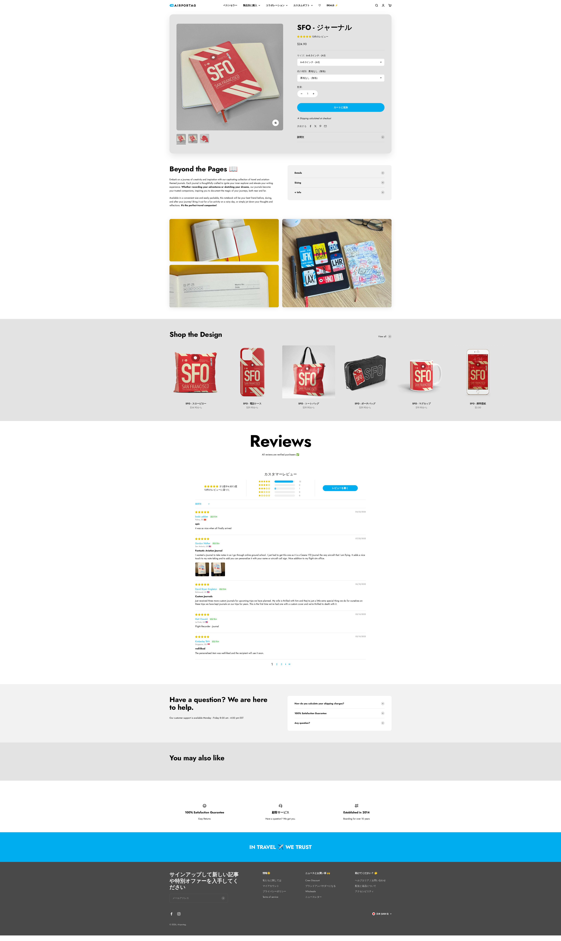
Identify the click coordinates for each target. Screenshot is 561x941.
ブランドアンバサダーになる (320, 886)
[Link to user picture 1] (202, 569)
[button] (304, 36)
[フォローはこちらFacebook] (171, 914)
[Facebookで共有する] (310, 126)
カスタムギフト (301, 5)
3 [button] (281, 664)
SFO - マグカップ (421, 403)
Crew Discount (312, 880)
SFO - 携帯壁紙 (478, 403)
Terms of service (270, 897)
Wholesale (310, 891)
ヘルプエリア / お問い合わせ (370, 880)
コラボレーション (275, 5)
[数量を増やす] (313, 93)
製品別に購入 (250, 5)
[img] (202, 512)
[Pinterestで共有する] (320, 126)
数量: (300, 87)
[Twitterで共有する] (315, 126)
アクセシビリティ (364, 891)
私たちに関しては (272, 880)
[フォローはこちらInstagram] (179, 914)
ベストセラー (230, 5)
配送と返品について (365, 886)
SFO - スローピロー (196, 403)
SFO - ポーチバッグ (365, 403)
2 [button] (276, 664)
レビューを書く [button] (340, 488)
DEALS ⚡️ (332, 5)
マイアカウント (271, 886)
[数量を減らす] (301, 93)
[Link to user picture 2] (218, 569)
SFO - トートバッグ (308, 403)
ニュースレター (313, 897)
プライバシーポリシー (274, 891)
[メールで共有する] (325, 126)
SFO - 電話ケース (252, 403)
